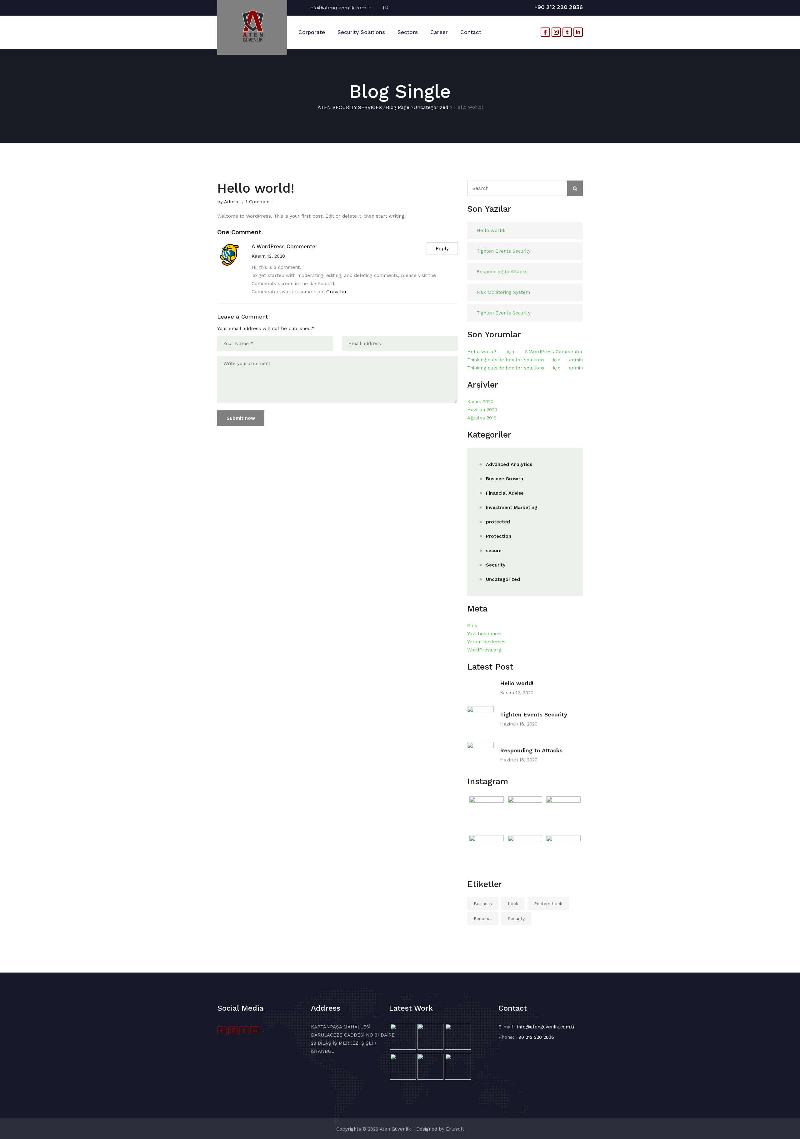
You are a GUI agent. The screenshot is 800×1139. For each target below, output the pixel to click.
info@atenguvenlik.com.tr (345, 8)
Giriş (472, 625)
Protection (498, 536)
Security (495, 565)
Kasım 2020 (480, 401)
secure (494, 550)
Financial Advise (505, 493)
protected (498, 522)
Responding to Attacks (502, 272)
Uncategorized (503, 579)
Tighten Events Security (504, 251)
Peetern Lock (548, 903)
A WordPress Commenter (554, 351)
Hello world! (491, 230)
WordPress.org (484, 650)
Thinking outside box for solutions (505, 360)
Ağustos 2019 (482, 418)
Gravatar (336, 292)
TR (385, 8)
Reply (442, 248)
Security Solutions (361, 32)
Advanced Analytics (509, 464)
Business (483, 903)
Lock (513, 903)
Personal (483, 918)
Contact (470, 32)
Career (439, 32)
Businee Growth (504, 479)
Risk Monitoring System (503, 292)
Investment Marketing (511, 507)
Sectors (408, 32)
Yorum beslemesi (487, 642)
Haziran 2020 (482, 410)
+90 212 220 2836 (558, 7)
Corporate (311, 32)
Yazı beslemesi (484, 633)
